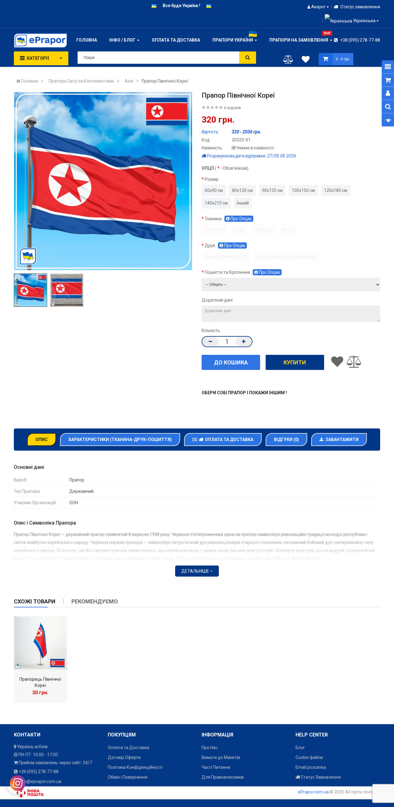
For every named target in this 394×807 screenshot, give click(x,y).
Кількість (211, 330)
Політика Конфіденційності (135, 767)
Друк (225, 245)
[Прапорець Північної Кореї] (40, 642)
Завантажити (341, 439)
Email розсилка (311, 767)
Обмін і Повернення (127, 777)
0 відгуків (232, 108)
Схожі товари (34, 601)
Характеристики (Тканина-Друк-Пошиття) (120, 439)
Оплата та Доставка (228, 439)
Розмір (212, 179)
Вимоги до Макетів (221, 757)
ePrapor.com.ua (313, 791)
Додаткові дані (217, 300)
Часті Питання (216, 767)
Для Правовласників (223, 777)
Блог (300, 747)
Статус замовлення (360, 6)
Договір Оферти (124, 757)
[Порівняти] (288, 60)
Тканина (228, 218)
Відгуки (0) (286, 439)
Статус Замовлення (320, 777)
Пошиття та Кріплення (242, 272)
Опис (41, 439)
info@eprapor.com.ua (40, 781)
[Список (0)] (305, 60)
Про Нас (210, 747)
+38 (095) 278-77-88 (359, 40)
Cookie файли (309, 757)
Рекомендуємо (94, 601)
